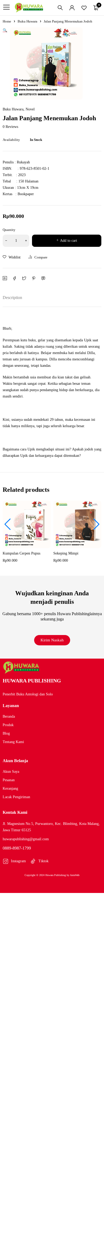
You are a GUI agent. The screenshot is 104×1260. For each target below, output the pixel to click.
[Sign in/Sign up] (72, 8)
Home (7, 21)
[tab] (12, 297)
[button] (7, 524)
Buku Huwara (27, 21)
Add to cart (68, 241)
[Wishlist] (84, 8)
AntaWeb (74, 875)
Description (12, 297)
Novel (30, 109)
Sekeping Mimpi (65, 553)
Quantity (9, 230)
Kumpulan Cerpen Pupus (21, 553)
